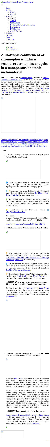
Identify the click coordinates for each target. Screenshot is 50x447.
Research (9, 16)
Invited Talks (15, 23)
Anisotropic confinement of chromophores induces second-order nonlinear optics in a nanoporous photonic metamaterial (25, 90)
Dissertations (15, 27)
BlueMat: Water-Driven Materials (18, 270)
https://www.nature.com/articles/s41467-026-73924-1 (25, 224)
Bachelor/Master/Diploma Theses (22, 25)
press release (10, 296)
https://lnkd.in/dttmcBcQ (15, 212)
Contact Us (10, 39)
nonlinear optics (26, 78)
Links (8, 37)
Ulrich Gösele (38, 276)
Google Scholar (16, 31)
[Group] (11, 10)
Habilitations (15, 29)
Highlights (9, 33)
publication (18, 378)
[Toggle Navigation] (2, 4)
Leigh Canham (22, 276)
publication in (38, 288)
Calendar (9, 35)
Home (8, 8)
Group (8, 10)
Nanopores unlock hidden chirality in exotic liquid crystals (27, 415)
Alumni (13, 14)
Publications (11, 18)
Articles (13, 21)
